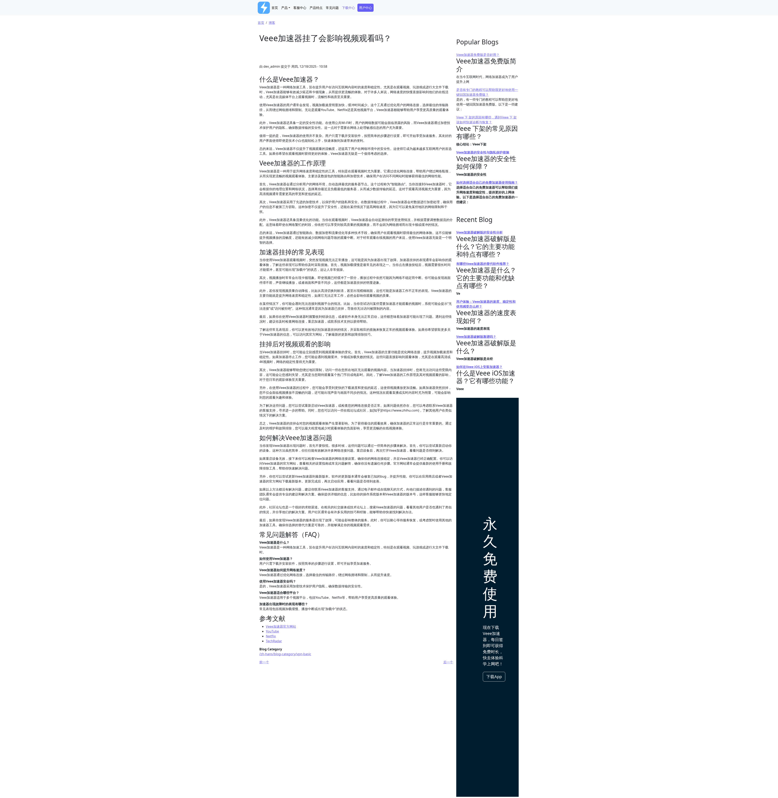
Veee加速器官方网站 (281, 626)
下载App (494, 676)
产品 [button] (284, 7)
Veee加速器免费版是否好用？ (477, 54)
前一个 (264, 662)
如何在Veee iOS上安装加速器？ (479, 367)
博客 (272, 22)
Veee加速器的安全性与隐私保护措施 (482, 152)
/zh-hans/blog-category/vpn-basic (285, 654)
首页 (274, 7)
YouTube (272, 631)
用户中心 (365, 7)
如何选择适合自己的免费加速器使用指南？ (487, 182)
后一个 (448, 662)
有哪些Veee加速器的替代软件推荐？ (482, 263)
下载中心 (348, 7)
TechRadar (274, 641)
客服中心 (299, 7)
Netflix (271, 636)
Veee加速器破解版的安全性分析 (479, 232)
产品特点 (316, 7)
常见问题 (332, 7)
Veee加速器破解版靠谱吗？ (476, 336)
